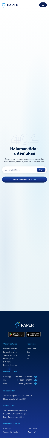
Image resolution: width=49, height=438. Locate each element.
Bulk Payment (8, 359)
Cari (41, 170)
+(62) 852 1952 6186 (23, 377)
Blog (28, 352)
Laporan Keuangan (10, 365)
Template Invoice (10, 355)
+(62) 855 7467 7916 (23, 380)
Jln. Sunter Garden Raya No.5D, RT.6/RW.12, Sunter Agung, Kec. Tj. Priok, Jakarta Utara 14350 (17, 414)
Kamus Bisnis (32, 349)
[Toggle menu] (43, 4)
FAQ (28, 359)
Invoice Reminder (10, 352)
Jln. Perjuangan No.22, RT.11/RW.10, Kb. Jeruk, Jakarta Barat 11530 (17, 397)
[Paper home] (10, 5)
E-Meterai (7, 362)
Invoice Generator (10, 349)
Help (28, 355)
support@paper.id (25, 383)
